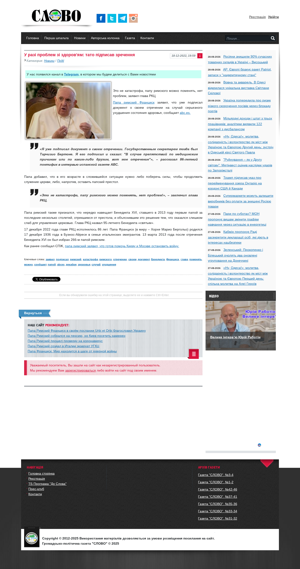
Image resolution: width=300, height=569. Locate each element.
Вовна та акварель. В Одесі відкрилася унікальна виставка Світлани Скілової (238, 87)
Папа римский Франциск (133, 102)
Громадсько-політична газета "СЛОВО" (57, 16)
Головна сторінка (41, 473)
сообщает (40, 264)
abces (60, 264)
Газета (130, 38)
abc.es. (185, 113)
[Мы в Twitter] (112, 18)
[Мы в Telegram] (123, 18)
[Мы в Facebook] (102, 18)
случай (96, 264)
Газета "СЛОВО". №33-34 (217, 511)
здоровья (84, 264)
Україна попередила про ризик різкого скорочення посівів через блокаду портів (239, 105)
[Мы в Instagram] (134, 18)
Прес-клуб (36, 489)
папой (52, 264)
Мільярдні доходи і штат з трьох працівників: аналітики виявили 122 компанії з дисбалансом (240, 123)
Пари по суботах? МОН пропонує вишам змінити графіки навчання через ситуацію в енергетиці (237, 219)
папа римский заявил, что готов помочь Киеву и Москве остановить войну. (122, 246)
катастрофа (90, 259)
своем (132, 259)
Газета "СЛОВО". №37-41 (217, 496)
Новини (80, 38)
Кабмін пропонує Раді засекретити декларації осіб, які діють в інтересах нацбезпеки (238, 237)
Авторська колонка (105, 38)
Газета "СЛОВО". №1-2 (215, 482)
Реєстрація (257, 17)
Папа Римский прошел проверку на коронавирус (65, 341)
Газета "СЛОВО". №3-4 (215, 475)
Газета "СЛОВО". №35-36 (217, 504)
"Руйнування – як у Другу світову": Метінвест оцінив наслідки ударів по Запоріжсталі (240, 165)
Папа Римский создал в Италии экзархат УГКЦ (63, 346)
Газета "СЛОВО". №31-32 (217, 518)
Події (60, 61)
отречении (120, 259)
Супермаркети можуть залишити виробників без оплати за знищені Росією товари (240, 201)
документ (144, 259)
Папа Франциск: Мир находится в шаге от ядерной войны (72, 351)
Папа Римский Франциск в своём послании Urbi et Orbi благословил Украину (87, 330)
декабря (71, 264)
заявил (50, 259)
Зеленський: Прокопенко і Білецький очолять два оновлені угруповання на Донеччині (235, 255)
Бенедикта (158, 259)
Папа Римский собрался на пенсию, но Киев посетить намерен (76, 336)
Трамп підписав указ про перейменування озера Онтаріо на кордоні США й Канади (235, 183)
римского (105, 259)
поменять (195, 259)
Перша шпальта (56, 38)
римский (75, 259)
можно (28, 264)
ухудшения (109, 264)
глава (184, 259)
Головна (32, 38)
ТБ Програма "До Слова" (47, 484)
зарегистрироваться (80, 370)
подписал (62, 259)
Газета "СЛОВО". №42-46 (217, 489)
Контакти (147, 38)
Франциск (172, 259)
